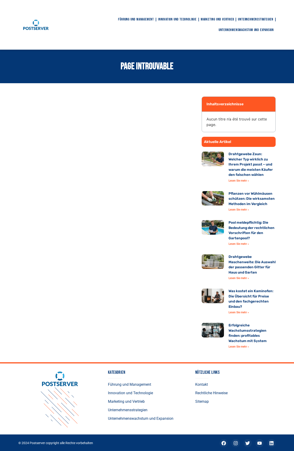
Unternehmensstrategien (255, 19)
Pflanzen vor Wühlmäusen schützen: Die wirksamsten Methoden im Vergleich (252, 198)
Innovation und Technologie (177, 19)
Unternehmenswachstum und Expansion (246, 30)
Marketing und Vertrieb (217, 19)
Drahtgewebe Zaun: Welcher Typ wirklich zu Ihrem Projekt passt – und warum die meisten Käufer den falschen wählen (251, 164)
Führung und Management (136, 19)
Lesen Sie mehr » (239, 180)
